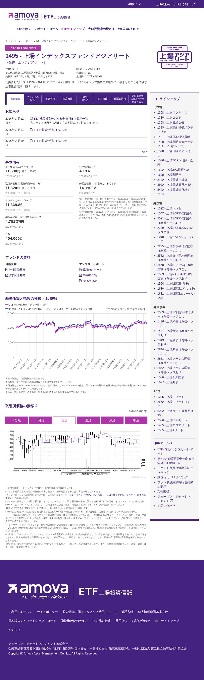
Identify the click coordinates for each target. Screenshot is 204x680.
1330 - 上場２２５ (169, 117)
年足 (136, 420)
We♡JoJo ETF (128, 28)
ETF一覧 (23, 40)
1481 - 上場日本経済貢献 (173, 137)
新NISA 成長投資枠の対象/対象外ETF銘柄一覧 (59, 118)
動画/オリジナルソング (172, 477)
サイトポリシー (47, 611)
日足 (64, 420)
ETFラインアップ (73, 28)
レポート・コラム (46, 28)
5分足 (40, 420)
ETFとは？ (24, 28)
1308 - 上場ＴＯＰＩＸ (172, 112)
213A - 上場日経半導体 (172, 179)
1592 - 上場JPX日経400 (173, 169)
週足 (88, 420)
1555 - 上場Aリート (170, 430)
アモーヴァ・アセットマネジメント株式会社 (38, 643)
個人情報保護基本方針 (153, 611)
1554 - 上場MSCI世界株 (173, 283)
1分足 (17, 420)
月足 (112, 420)
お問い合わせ (166, 505)
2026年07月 (90, 275)
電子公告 (121, 620)
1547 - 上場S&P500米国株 (174, 213)
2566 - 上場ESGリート (172, 420)
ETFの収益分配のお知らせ (50, 129)
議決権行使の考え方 (74, 620)
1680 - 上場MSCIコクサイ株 (176, 288)
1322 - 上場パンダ (169, 208)
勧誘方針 (127, 611)
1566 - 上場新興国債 (170, 377)
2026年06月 (90, 280)
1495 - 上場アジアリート (173, 425)
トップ (9, 40)
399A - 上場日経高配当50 (174, 184)
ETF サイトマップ (167, 620)
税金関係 (163, 491)
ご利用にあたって (20, 611)
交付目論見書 (16, 269)
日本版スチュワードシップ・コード (32, 620)
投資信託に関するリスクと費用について (90, 611)
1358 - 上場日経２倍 (170, 122)
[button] (143, 151)
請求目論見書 (16, 275)
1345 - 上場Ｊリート (170, 396)
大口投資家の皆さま (101, 28)
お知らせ (14, 630)
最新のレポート (92, 269)
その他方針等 (102, 620)
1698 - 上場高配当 (169, 174)
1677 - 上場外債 (167, 382)
